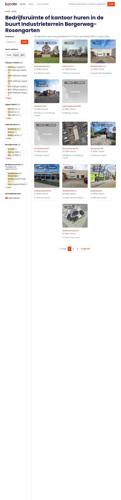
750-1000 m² (14, 115)
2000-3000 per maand (17, 76)
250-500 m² (14, 109)
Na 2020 (12, 149)
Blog (31, 4)
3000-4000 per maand (17, 82)
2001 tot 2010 (14, 152)
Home (22, 4)
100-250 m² (14, 112)
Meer (9, 98)
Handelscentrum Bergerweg (15, 174)
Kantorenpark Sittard (17, 184)
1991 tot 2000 (14, 155)
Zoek (111, 4)
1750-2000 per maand (17, 71)
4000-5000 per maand (17, 94)
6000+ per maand (16, 67)
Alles (22, 55)
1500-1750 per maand (18, 89)
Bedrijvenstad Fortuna (17, 180)
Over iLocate (43, 4)
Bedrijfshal (13, 129)
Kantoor (12, 132)
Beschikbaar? (14, 198)
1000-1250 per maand (18, 86)
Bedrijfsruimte (15, 135)
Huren (9, 55)
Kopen (16, 55)
